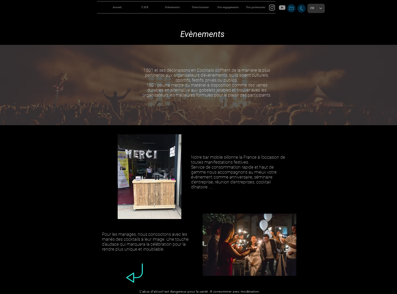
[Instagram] (272, 8)
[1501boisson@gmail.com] (291, 8)
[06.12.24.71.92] (301, 8)
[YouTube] (282, 8)
